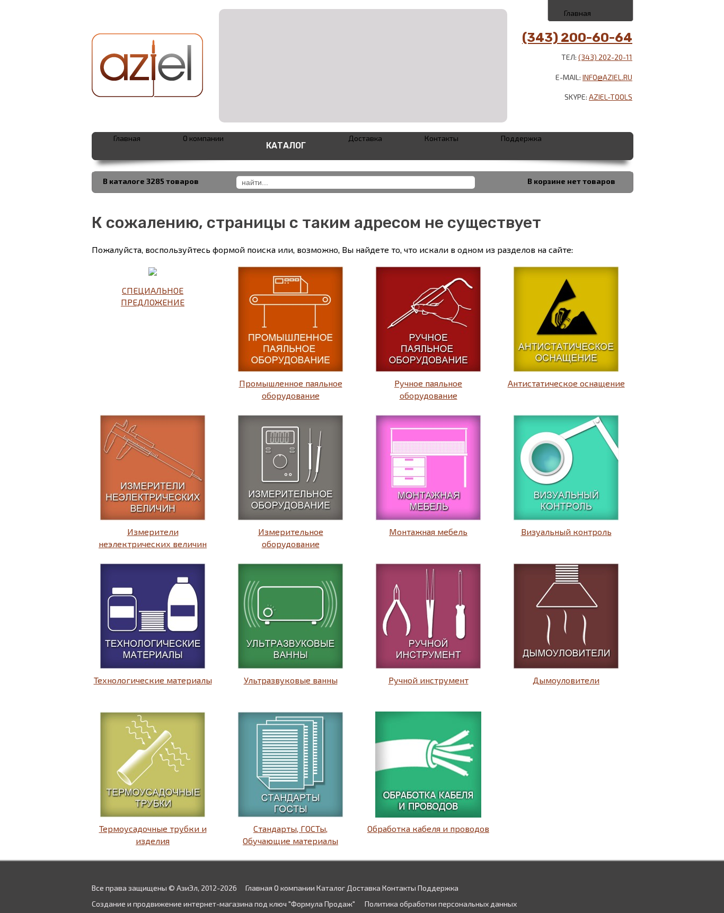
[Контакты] (591, 10)
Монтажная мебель (428, 531)
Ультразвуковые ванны (291, 680)
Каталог (286, 146)
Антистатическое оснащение (566, 383)
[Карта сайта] (615, 10)
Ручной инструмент (429, 680)
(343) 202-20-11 (605, 57)
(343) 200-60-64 (577, 37)
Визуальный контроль (566, 531)
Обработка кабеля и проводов (428, 828)
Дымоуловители (566, 680)
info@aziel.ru (607, 77)
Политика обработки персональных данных (441, 903)
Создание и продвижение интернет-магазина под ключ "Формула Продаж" (223, 903)
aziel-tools (610, 96)
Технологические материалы (153, 680)
